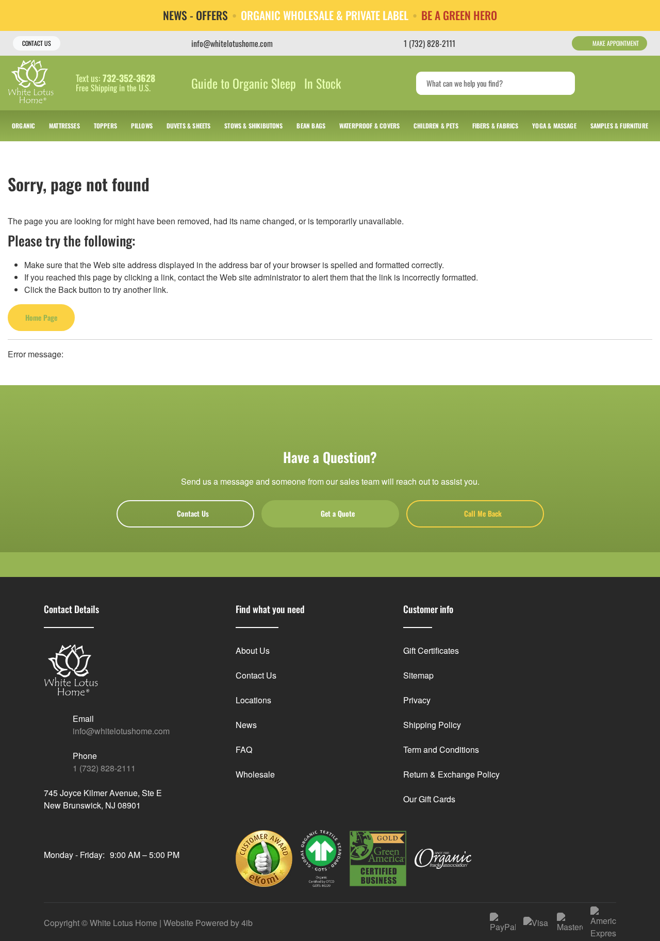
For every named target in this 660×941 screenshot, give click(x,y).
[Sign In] (602, 83)
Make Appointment (615, 43)
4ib (247, 923)
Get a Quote (338, 513)
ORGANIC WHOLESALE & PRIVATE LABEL (324, 15)
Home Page (41, 317)
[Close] (644, 15)
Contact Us (36, 43)
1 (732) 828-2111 (104, 768)
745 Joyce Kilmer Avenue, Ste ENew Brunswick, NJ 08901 (103, 799)
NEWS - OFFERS (195, 15)
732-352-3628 (129, 78)
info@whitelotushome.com (121, 731)
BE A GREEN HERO (459, 15)
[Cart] (641, 83)
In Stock (322, 83)
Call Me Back (483, 513)
